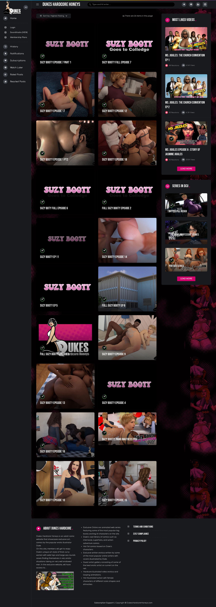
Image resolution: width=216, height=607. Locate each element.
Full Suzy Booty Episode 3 (54, 354)
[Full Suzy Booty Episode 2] (127, 191)
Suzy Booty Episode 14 (114, 257)
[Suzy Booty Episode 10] (65, 483)
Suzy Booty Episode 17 (52, 111)
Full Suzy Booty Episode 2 (116, 208)
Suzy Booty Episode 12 (114, 111)
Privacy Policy (139, 540)
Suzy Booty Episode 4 (114, 403)
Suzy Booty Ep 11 (49, 257)
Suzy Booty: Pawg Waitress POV (119, 439)
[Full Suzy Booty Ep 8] (127, 289)
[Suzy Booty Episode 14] (127, 240)
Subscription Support (104, 603)
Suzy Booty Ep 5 (49, 306)
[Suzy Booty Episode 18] (127, 143)
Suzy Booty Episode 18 (114, 160)
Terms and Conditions (143, 526)
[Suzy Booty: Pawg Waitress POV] (127, 428)
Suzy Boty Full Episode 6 (54, 208)
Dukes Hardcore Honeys (61, 4)
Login (12, 27)
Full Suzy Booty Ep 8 (113, 306)
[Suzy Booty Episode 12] (127, 94)
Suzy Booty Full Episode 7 (116, 62)
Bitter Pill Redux (178, 211)
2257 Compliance (141, 533)
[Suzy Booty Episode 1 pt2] (65, 143)
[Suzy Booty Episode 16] (65, 434)
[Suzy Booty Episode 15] (127, 483)
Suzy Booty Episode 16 (52, 452)
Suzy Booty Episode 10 (52, 500)
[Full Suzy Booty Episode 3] (65, 337)
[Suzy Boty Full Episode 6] (65, 191)
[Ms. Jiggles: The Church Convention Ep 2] (186, 86)
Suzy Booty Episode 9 (114, 354)
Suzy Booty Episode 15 (114, 500)
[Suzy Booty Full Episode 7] (127, 45)
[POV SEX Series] (186, 259)
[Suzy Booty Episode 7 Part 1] (65, 45)
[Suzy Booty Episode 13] (65, 386)
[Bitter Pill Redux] (186, 205)
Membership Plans (18, 37)
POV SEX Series (176, 266)
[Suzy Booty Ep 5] (65, 289)
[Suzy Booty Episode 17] (65, 94)
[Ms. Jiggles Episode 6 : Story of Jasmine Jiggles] (186, 133)
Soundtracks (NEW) (19, 32)
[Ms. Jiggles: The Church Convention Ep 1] (186, 39)
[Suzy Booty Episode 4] (127, 386)
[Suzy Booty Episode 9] (127, 337)
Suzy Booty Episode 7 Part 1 (55, 62)
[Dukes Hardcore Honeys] (12, 7)
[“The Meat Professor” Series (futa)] (186, 232)
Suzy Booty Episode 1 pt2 (54, 160)
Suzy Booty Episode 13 (52, 403)
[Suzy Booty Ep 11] (65, 240)
